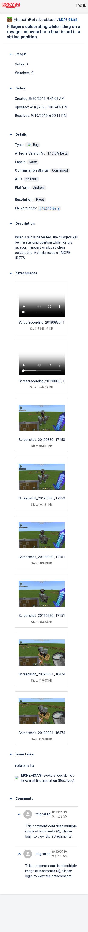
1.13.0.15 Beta (49, 208)
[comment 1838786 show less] (19, 814)
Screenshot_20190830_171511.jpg (45, 557)
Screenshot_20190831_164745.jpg (45, 674)
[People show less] (11, 54)
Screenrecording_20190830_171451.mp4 (50, 322)
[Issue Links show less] (11, 754)
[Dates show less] (11, 88)
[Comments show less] (11, 798)
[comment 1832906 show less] (19, 854)
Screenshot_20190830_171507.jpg (45, 440)
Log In (81, 6)
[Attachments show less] (11, 273)
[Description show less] (11, 223)
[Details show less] (11, 134)
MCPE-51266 (68, 19)
